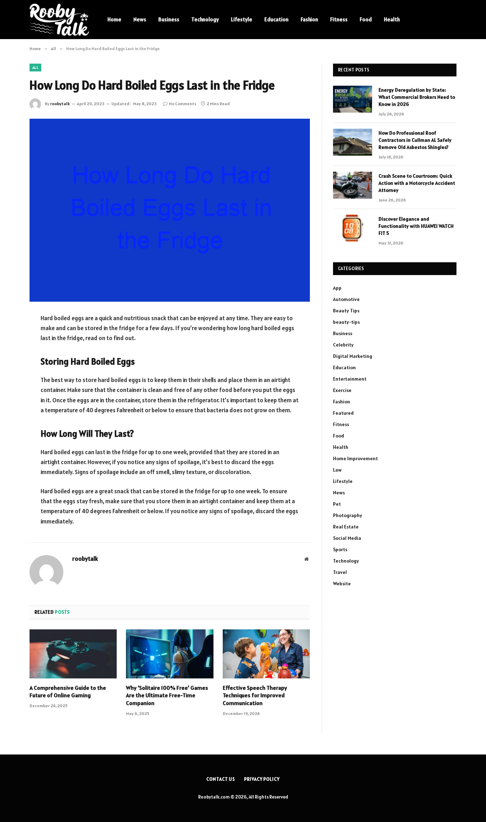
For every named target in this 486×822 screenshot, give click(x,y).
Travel (340, 572)
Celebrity (343, 345)
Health (392, 19)
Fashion (309, 19)
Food (366, 19)
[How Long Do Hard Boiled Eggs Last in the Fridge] (170, 210)
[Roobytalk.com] (59, 19)
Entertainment (349, 379)
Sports (340, 549)
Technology (205, 19)
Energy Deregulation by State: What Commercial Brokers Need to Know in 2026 (417, 97)
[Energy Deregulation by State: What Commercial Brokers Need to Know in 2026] (352, 99)
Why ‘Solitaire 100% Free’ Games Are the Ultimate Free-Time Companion (167, 695)
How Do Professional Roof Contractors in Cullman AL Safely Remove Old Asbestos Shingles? (415, 140)
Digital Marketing (352, 356)
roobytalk (60, 103)
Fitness (339, 19)
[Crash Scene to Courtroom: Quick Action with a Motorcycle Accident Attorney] (352, 185)
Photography (347, 515)
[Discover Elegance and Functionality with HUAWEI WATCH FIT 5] (352, 228)
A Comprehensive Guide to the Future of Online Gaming (68, 691)
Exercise (342, 390)
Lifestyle (241, 19)
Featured (343, 413)
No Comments (182, 103)
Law (337, 470)
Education (276, 19)
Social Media (347, 538)
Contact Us (220, 779)
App (337, 288)
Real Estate (346, 526)
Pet (337, 504)
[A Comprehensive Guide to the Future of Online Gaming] (73, 653)
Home (114, 19)
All (35, 67)
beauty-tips (346, 322)
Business (168, 19)
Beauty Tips (346, 310)
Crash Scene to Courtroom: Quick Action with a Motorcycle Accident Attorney (417, 183)
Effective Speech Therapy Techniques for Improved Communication (255, 695)
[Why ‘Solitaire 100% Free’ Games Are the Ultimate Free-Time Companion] (169, 653)
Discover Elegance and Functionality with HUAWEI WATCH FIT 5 (416, 226)
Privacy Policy (262, 779)
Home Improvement (355, 458)
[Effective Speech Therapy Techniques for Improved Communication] (266, 653)
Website (342, 583)
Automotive (346, 299)
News (139, 19)
